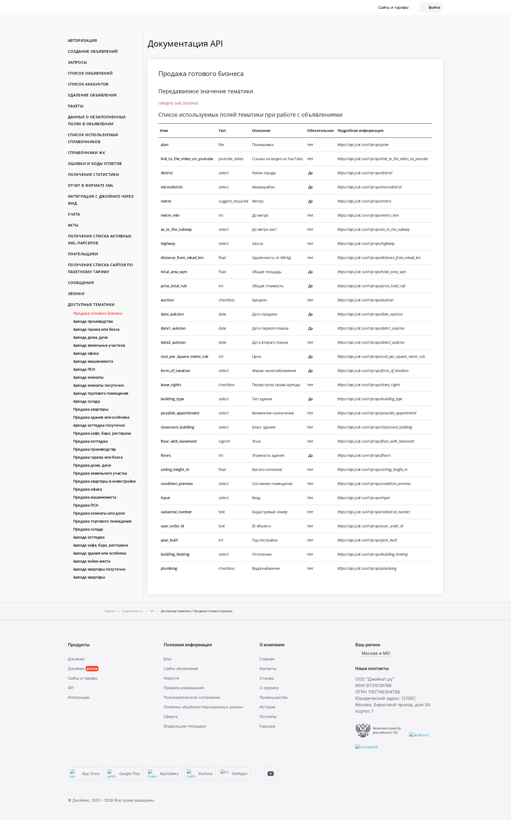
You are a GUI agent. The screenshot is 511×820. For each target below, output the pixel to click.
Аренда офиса (86, 353)
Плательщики (83, 253)
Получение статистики (93, 174)
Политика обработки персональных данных (203, 707)
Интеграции (78, 697)
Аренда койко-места (91, 561)
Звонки (76, 293)
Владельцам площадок (185, 726)
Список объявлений (90, 73)
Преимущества (273, 697)
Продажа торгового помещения (102, 521)
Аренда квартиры (89, 577)
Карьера (267, 726)
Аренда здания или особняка (99, 553)
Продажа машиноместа (94, 497)
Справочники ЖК (86, 152)
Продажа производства (94, 449)
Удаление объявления (92, 95)
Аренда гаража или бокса (96, 329)
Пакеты (75, 105)
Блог (168, 659)
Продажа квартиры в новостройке (104, 481)
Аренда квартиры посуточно (99, 569)
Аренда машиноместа (93, 361)
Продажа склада (88, 529)
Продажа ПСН (85, 505)
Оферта (171, 716)
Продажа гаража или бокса (98, 457)
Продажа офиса (87, 489)
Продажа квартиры (90, 409)
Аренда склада (86, 401)
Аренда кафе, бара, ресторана (100, 545)
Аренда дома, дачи (90, 337)
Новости (171, 678)
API (71, 687)
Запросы (77, 62)
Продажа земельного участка (100, 473)
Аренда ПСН (84, 369)
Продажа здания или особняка (101, 417)
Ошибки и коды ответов (95, 163)
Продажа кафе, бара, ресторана (102, 433)
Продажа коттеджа (90, 441)
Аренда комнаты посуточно (98, 385)
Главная (266, 659)
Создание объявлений (93, 51)
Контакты (268, 668)
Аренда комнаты (88, 377)
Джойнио (76, 659)
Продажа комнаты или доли (99, 513)
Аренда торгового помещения (100, 393)
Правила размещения (184, 687)
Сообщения (81, 282)
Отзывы (266, 678)
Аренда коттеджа (89, 537)
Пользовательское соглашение (192, 697)
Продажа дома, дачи (92, 465)
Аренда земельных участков (99, 345)
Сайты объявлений (181, 668)
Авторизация (82, 40)
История (267, 707)
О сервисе (269, 687)
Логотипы (268, 716)
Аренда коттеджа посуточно (99, 425)
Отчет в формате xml (91, 185)
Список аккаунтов (88, 84)
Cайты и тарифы (83, 678)
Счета (74, 214)
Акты (73, 225)
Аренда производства (93, 321)
